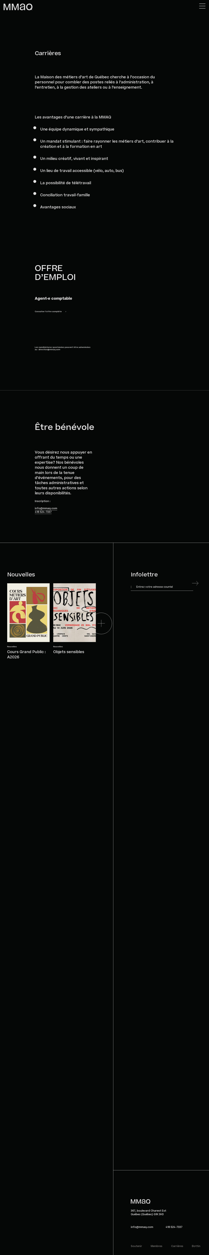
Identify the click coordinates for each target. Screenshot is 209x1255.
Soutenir (136, 1246)
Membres (156, 1246)
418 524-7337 (43, 512)
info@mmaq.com (46, 508)
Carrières (177, 1246)
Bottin (196, 1246)
